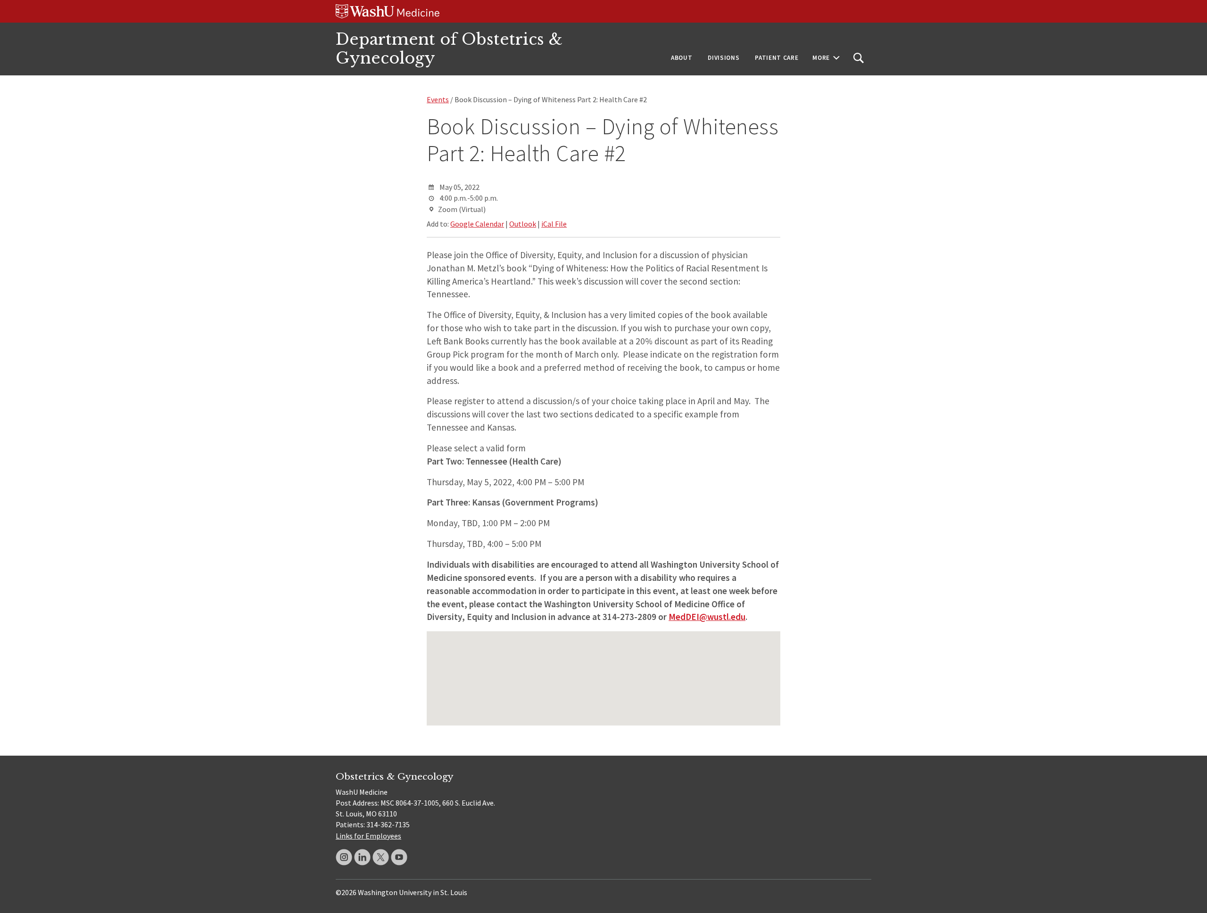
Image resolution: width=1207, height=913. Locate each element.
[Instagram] (344, 857)
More (821, 58)
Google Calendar (477, 223)
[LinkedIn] (362, 857)
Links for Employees (368, 835)
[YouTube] (399, 857)
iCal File (554, 223)
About (681, 58)
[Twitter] (380, 857)
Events (438, 99)
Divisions (723, 58)
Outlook (522, 223)
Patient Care (776, 58)
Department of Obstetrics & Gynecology (449, 49)
